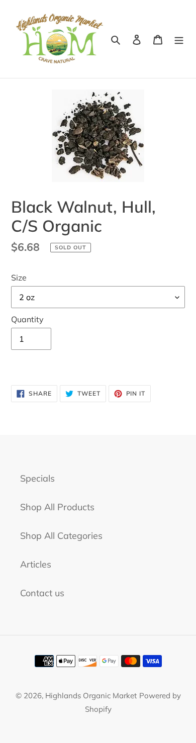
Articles (35, 564)
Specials (37, 478)
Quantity (27, 319)
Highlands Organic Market (91, 695)
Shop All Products (57, 507)
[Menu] (178, 39)
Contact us (42, 593)
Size (19, 277)
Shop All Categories (61, 535)
